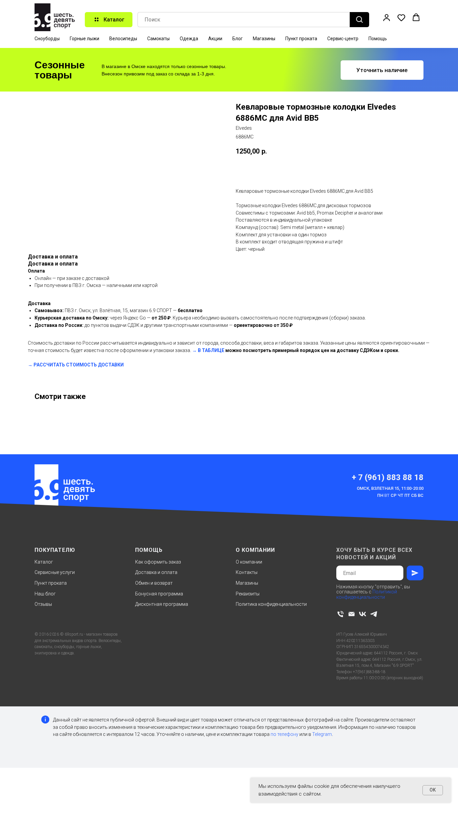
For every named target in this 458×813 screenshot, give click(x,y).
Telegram (322, 734)
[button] (387, 17)
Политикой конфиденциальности (366, 594)
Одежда (189, 38)
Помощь (377, 38)
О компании (249, 562)
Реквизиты (248, 593)
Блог (237, 38)
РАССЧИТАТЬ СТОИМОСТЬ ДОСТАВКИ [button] (79, 364)
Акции (215, 38)
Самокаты (158, 38)
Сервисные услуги (55, 572)
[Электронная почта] (351, 614)
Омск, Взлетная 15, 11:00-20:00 (390, 488)
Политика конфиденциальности (271, 604)
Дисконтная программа (161, 604)
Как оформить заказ (158, 562)
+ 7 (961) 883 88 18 (387, 477)
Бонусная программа (159, 593)
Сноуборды (47, 38)
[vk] (362, 614)
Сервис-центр (342, 38)
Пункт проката (301, 38)
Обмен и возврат (154, 583)
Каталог (44, 562)
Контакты (246, 572)
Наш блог (45, 593)
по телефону (284, 734)
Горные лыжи (84, 38)
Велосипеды (123, 38)
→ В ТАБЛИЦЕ (208, 350)
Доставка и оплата (156, 572)
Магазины (264, 38)
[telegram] (373, 614)
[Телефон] (340, 614)
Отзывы (43, 604)
